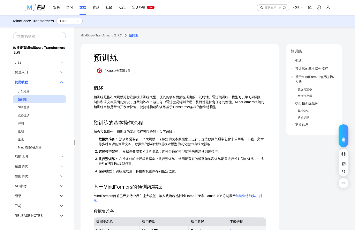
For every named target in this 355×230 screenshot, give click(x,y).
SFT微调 (23, 107)
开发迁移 (24, 91)
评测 (21, 123)
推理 (21, 131)
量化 (21, 139)
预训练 (22, 99)
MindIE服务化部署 (29, 147)
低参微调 (24, 115)
